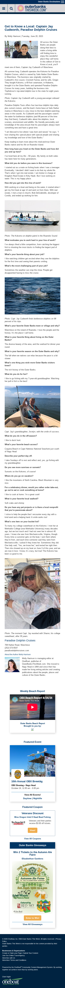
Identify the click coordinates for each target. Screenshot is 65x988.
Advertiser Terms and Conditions (14, 960)
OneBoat (18, 967)
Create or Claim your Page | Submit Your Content (20, 953)
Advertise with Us (8, 958)
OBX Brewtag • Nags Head (23, 785)
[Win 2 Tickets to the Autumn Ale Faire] (32, 886)
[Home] (32, 8)
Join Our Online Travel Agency (13, 955)
